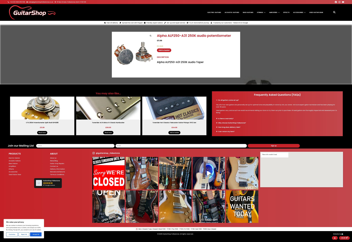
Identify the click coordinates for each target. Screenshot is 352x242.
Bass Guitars (248, 12)
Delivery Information (57, 169)
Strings (260, 12)
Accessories (298, 12)
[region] (24, 228)
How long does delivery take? (229, 127)
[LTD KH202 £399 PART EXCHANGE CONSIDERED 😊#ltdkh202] (208, 206)
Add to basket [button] (174, 132)
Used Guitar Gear (316, 12)
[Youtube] (343, 2)
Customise (12, 234)
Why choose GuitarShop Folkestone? (232, 123)
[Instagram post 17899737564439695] (242, 173)
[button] (150, 35)
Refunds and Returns (57, 172)
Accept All (36, 234)
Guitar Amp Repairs (57, 163)
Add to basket (164, 50)
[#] (208, 173)
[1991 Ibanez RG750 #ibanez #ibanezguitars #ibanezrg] (142, 206)
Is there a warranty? (225, 119)
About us (53, 158)
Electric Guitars (214, 12)
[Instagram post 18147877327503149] (142, 173)
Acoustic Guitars (232, 12)
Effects (286, 12)
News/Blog (54, 161)
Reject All (24, 234)
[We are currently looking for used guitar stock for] (242, 206)
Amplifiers (273, 12)
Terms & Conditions (57, 174)
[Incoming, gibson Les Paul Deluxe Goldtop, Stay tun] (175, 206)
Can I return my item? (226, 131)
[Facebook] (336, 2)
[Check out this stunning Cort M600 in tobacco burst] (175, 173)
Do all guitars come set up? (228, 100)
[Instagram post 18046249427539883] (108, 206)
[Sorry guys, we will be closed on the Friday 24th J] (108, 173)
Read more (42, 132)
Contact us (54, 166)
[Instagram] (339, 2)
